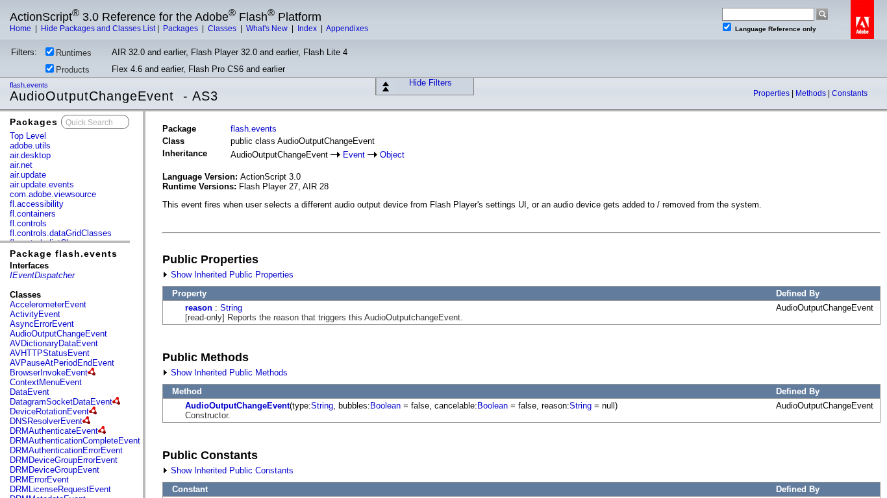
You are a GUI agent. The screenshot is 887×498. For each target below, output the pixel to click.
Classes (223, 28)
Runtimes (74, 53)
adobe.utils (30, 145)
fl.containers (33, 214)
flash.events (30, 85)
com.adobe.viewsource (53, 194)
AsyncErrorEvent (42, 324)
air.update (28, 175)
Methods (811, 93)
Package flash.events (64, 253)
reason (198, 308)
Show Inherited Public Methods (228, 372)
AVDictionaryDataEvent (54, 343)
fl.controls (28, 223)
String (231, 308)
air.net (21, 165)
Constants (850, 93)
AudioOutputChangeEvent (58, 333)
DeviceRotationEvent (49, 411)
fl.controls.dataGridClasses (61, 233)
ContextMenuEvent (46, 382)
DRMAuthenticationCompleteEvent (75, 440)
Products (73, 70)
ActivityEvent (35, 314)
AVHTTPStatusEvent (50, 353)
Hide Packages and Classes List (98, 28)
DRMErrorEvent (39, 479)
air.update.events (42, 184)
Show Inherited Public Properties (231, 274)
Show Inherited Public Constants (231, 470)
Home (21, 28)
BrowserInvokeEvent (49, 372)
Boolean (385, 405)
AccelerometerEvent (48, 304)
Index (308, 28)
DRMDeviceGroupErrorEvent (64, 460)
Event (354, 155)
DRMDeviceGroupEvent (54, 470)
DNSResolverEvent (46, 421)
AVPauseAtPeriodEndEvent (62, 363)
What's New (268, 28)
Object (392, 155)
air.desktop (30, 155)
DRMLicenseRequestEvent (60, 489)
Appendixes (347, 28)
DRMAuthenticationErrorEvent (66, 450)
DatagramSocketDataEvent (61, 402)
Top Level (28, 136)
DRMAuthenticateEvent (54, 431)
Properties (772, 93)
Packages (181, 28)
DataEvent (29, 392)
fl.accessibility (37, 204)
